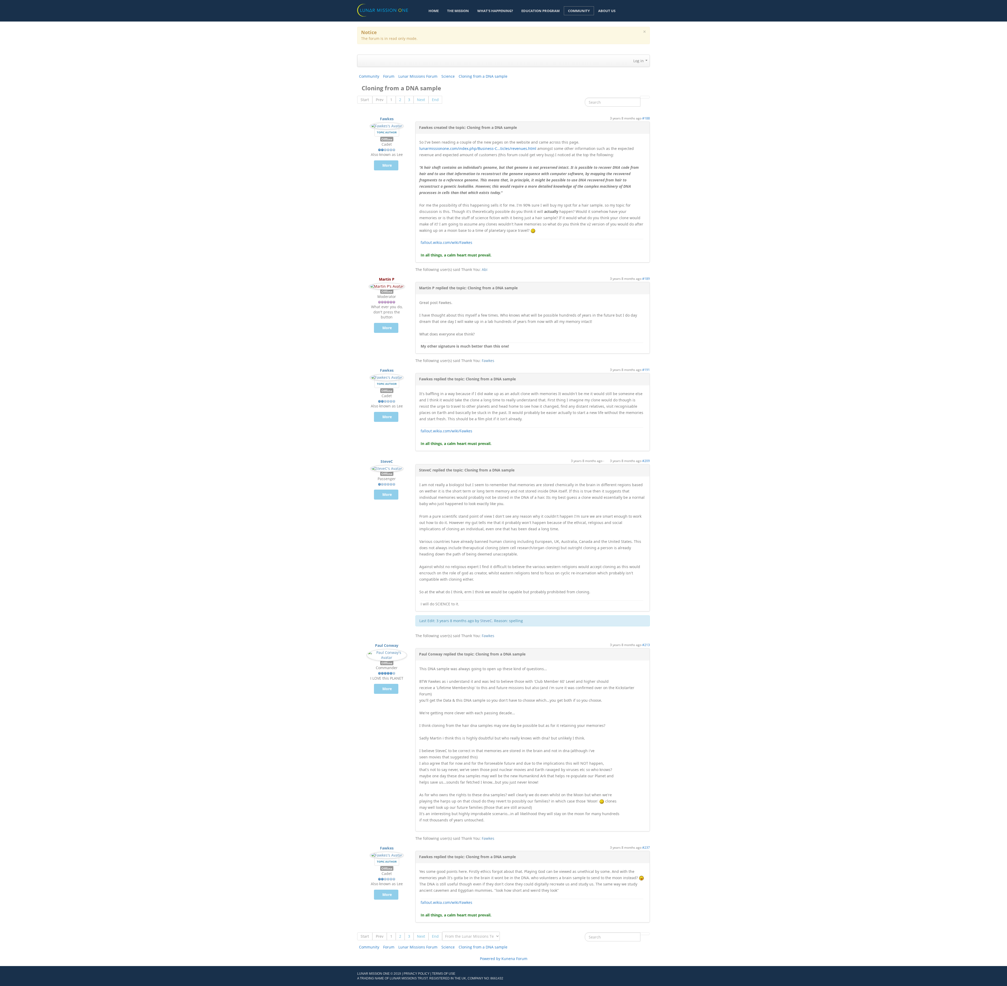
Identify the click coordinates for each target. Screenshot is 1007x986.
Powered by (490, 958)
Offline (386, 139)
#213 (646, 645)
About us (606, 10)
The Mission (458, 10)
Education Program (540, 10)
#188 (646, 118)
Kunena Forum (514, 958)
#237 (646, 847)
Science (448, 76)
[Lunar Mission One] (382, 9)
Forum (388, 76)
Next (421, 99)
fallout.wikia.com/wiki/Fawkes (446, 242)
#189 (646, 278)
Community (579, 10)
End (435, 99)
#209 (646, 461)
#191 (646, 370)
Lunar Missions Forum (417, 76)
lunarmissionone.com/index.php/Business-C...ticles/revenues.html (477, 148)
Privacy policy (417, 973)
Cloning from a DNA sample (483, 76)
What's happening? (495, 10)
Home (433, 10)
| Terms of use (442, 973)
